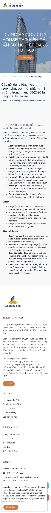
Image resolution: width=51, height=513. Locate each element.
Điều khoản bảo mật (16, 501)
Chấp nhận (11, 507)
